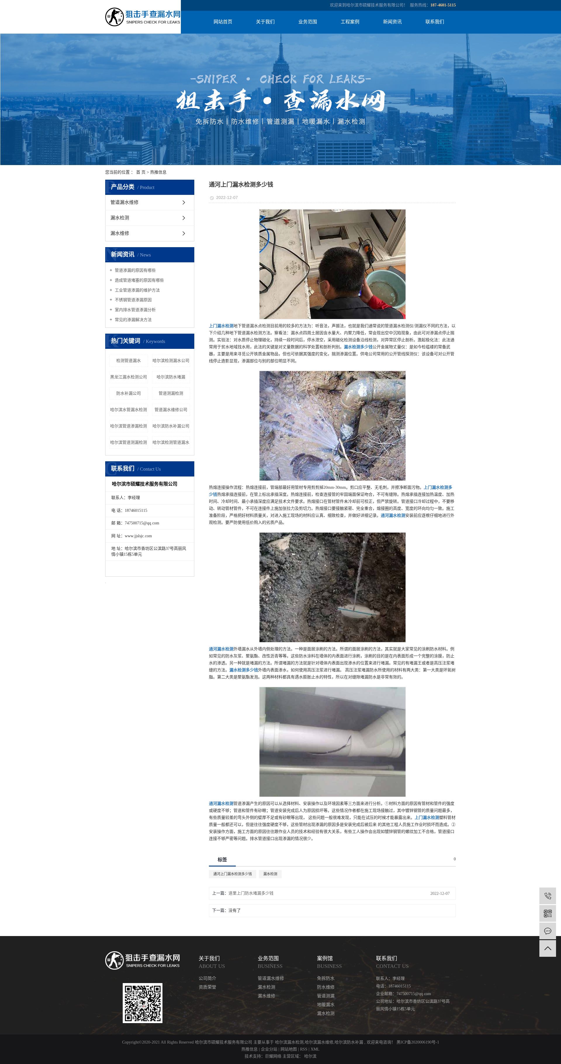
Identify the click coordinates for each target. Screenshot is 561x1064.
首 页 (141, 172)
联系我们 (434, 21)
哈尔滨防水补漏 (349, 1042)
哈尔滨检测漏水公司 (171, 360)
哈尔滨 (310, 1056)
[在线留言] (547, 931)
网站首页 (223, 21)
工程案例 (350, 21)
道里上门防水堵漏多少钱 (250, 893)
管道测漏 (326, 996)
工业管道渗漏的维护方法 (137, 290)
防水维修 (326, 987)
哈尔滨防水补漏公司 (171, 426)
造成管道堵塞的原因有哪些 (139, 280)
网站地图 (289, 1049)
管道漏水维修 (124, 202)
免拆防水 (326, 978)
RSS (303, 1049)
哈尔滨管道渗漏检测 (128, 426)
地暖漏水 (326, 1004)
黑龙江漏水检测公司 (128, 377)
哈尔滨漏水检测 (289, 1042)
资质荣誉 (207, 987)
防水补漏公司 (128, 393)
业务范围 (307, 21)
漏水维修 (119, 233)
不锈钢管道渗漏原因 (133, 300)
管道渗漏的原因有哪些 (135, 270)
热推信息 (158, 172)
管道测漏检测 (171, 393)
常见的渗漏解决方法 (133, 320)
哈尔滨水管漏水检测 (128, 410)
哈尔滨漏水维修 (319, 1042)
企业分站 (269, 1049)
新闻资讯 (392, 21)
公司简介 (207, 978)
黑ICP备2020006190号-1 (417, 1042)
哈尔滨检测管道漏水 (171, 442)
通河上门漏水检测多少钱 (232, 874)
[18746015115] (547, 896)
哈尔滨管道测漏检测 (128, 442)
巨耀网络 (273, 1056)
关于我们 (265, 21)
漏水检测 (119, 217)
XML (315, 1049)
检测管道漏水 (128, 360)
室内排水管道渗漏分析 (135, 310)
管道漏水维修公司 (171, 410)
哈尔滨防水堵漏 (171, 377)
